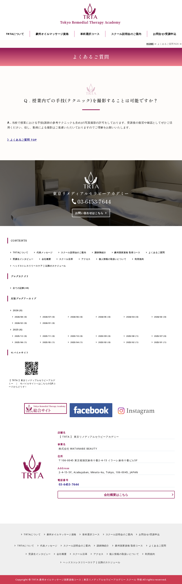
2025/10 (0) (76, 336)
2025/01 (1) (160, 342)
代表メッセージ (45, 252)
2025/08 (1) (132, 336)
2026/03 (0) (160, 316)
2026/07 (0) (48, 316)
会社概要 (46, 259)
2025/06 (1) (21, 342)
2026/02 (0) (21, 323)
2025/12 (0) (21, 336)
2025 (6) (17, 329)
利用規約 (139, 259)
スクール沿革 (66, 259)
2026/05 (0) (104, 316)
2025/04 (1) (76, 342)
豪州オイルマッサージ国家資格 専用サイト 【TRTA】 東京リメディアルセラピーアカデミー (91, 14)
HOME (150, 43)
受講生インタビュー (23, 259)
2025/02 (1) (132, 342)
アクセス (86, 259)
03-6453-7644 (94, 201)
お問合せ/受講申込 (164, 34)
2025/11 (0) (48, 336)
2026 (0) (17, 310)
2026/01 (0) (48, 323)
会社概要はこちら (116, 495)
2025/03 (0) (104, 342)
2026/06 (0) (76, 316)
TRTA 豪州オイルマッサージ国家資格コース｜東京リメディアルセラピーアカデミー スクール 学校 (86, 579)
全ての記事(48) (21, 287)
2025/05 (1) (48, 342)
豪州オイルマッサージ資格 (52, 34)
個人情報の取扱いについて (112, 259)
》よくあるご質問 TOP (22, 139)
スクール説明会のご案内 (126, 34)
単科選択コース (90, 34)
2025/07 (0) (160, 336)
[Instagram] (136, 410)
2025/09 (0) (104, 336)
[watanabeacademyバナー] (45, 408)
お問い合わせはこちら (89, 213)
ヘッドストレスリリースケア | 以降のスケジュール (39, 265)
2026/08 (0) (21, 316)
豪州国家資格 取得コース (127, 252)
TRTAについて (15, 34)
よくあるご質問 (157, 252)
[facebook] (91, 410)
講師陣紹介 (100, 252)
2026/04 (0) (132, 316)
